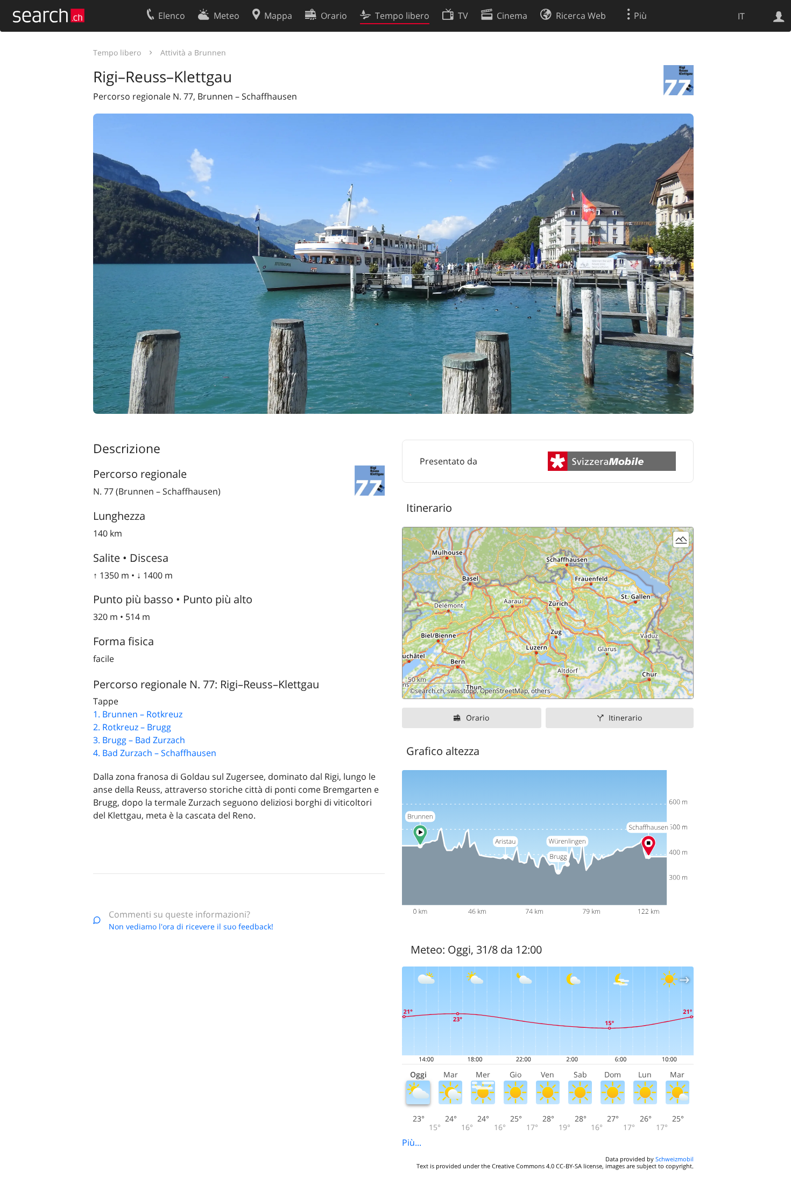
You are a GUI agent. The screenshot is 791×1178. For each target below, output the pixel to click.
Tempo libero (117, 52)
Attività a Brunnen (193, 52)
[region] (547, 613)
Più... (411, 1142)
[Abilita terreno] (681, 539)
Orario (477, 718)
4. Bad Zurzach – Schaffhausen (154, 753)
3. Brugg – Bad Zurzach (139, 740)
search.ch (429, 690)
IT (741, 16)
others (540, 690)
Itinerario (625, 718)
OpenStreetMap (504, 690)
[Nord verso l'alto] (681, 686)
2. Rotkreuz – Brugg (132, 727)
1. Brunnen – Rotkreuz (137, 714)
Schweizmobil (674, 1159)
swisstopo (462, 690)
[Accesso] (779, 15)
